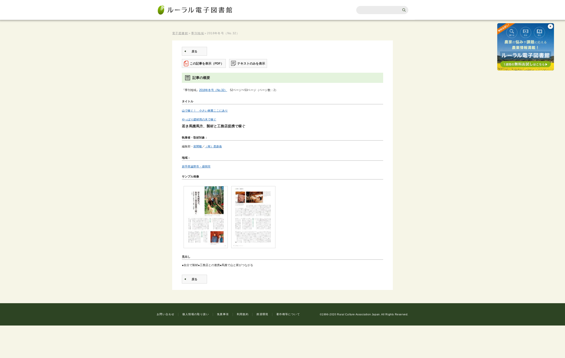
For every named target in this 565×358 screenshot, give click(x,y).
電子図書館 (180, 33)
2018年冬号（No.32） (213, 90)
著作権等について (288, 314)
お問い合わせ (165, 314)
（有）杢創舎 (213, 146)
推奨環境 (262, 314)
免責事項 (223, 314)
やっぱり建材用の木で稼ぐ (199, 119)
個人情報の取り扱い (195, 314)
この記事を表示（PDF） (207, 63)
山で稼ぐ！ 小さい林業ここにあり (205, 110)
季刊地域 (197, 33)
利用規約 (243, 314)
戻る (194, 51)
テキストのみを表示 (251, 63)
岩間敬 (197, 146)
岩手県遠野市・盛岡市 (196, 166)
